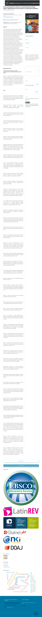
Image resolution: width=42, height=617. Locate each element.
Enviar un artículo (21, 465)
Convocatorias (21, 461)
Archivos (7, 3)
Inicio (4, 3)
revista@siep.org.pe (10, 607)
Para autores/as (5, 565)
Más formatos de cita (31, 72)
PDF (27, 36)
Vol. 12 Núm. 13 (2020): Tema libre (15, 3)
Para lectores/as (5, 563)
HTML (32, 36)
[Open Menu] (3, 1)
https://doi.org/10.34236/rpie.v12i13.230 (11, 19)
